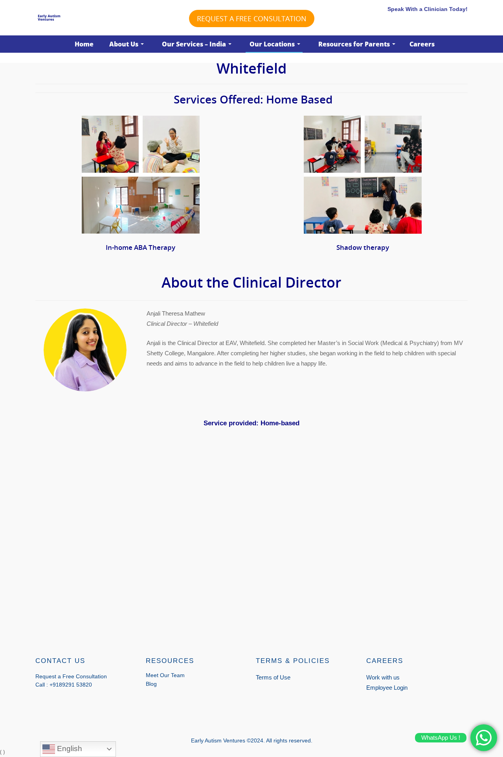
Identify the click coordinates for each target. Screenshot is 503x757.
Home (84, 44)
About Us (123, 44)
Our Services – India (194, 44)
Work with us (383, 677)
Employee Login (387, 687)
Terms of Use (273, 677)
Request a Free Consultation (252, 18)
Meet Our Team (165, 675)
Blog (151, 684)
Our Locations (272, 44)
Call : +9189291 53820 (63, 684)
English (68, 748)
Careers (422, 44)
